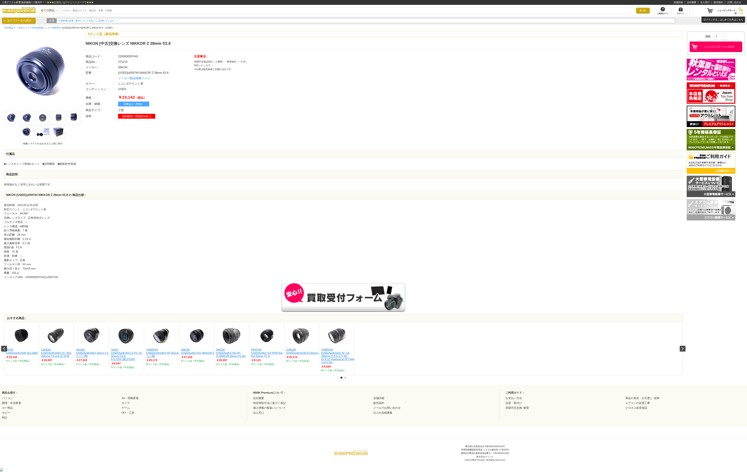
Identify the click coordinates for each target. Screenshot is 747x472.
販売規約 (718, 2)
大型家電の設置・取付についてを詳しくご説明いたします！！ (88, 20)
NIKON (56, 27)
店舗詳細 (678, 2)
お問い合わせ (734, 2)
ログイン (708, 19)
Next (683, 349)
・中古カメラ (23, 27)
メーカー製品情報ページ (134, 78)
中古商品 (8, 27)
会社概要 (691, 2)
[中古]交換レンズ (41, 27)
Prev (4, 349)
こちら (739, 19)
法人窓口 (705, 2)
